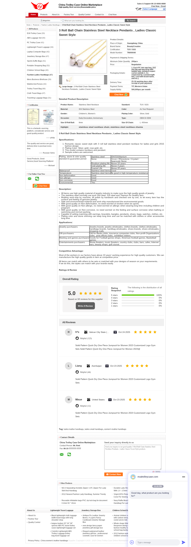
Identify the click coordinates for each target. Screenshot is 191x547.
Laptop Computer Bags (36, 52)
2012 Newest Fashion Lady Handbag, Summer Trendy (84, 494)
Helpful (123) (86, 338)
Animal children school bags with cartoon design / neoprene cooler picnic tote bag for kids (126, 517)
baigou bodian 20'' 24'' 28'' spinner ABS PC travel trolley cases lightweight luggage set (63, 525)
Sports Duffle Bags (34, 61)
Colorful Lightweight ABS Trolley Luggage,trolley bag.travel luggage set (61, 533)
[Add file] (132, 542)
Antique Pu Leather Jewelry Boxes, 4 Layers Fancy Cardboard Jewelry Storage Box (94, 518)
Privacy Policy (33, 541)
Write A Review (85, 306)
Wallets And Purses (35, 84)
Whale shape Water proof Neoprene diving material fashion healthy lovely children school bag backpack (126, 526)
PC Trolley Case (33, 42)
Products (43, 15)
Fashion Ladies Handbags (50, 25)
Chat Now (155, 6)
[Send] (183, 542)
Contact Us (99, 15)
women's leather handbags (115, 429)
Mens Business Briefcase (37, 79)
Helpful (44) (85, 372)
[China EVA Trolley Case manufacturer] (42, 6)
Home (33, 15)
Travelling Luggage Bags (37, 98)
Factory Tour (69, 15)
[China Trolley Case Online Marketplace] (164, 9)
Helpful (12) (85, 406)
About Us (55, 15)
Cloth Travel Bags (34, 93)
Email (163, 6)
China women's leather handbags (54, 541)
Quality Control (84, 15)
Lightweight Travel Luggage (38, 47)
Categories (45, 20)
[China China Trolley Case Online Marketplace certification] (33, 124)
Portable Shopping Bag (36, 66)
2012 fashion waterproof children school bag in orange (126, 534)
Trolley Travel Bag (34, 89)
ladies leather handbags (74, 429)
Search (132, 20)
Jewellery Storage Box (36, 56)
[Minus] (183, 477)
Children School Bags (36, 70)
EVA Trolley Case (34, 33)
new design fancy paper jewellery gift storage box (93, 527)
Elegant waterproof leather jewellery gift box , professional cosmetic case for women (95, 533)
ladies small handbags (94, 429)
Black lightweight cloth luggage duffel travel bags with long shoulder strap (64, 517)
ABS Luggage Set (34, 38)
